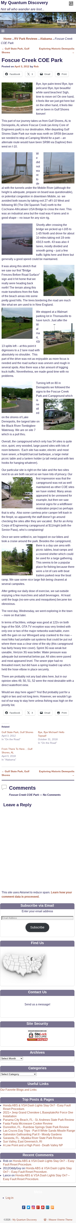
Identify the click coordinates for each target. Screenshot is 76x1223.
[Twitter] (28, 1207)
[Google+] (38, 1207)
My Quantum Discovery (24, 2)
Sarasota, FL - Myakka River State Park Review (32, 1137)
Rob (36, 66)
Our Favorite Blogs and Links (18, 1089)
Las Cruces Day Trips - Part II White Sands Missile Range (39, 1130)
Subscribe (37, 927)
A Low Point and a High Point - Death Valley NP (33, 1145)
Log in (9, 1197)
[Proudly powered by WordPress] (45, 1219)
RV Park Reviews (25, 38)
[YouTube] (43, 1207)
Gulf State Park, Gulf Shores (17, 732)
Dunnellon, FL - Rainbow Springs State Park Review (36, 1127)
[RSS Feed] (52, 1207)
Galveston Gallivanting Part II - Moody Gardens (32, 1134)
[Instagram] (33, 1207)
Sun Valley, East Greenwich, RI (22, 1141)
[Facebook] (23, 1207)
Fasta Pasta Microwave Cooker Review (27, 1123)
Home (7, 38)
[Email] (47, 1207)
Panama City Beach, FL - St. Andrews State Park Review (38, 1119)
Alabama (46, 38)
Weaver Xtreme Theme (60, 1219)
